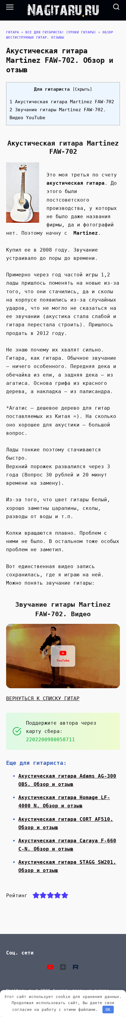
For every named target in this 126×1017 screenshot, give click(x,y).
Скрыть (82, 89)
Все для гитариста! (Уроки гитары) (60, 32)
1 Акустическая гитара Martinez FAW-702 (61, 101)
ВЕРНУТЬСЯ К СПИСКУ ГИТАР (43, 698)
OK (108, 1009)
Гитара (12, 32)
